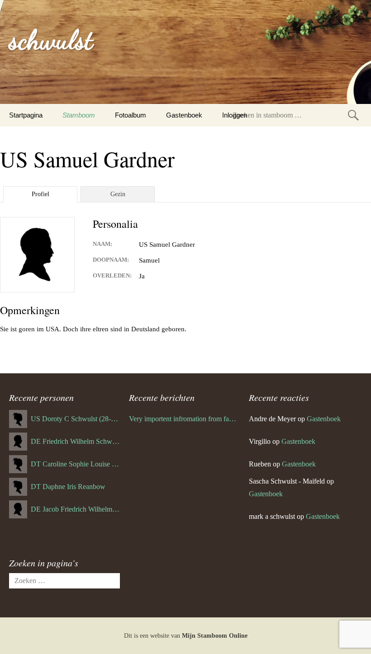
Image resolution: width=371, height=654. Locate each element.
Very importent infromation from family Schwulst (184, 419)
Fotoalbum (130, 115)
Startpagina (26, 115)
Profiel (40, 194)
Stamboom (78, 115)
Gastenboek (184, 115)
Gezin (117, 194)
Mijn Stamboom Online (214, 635)
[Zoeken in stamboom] (353, 115)
